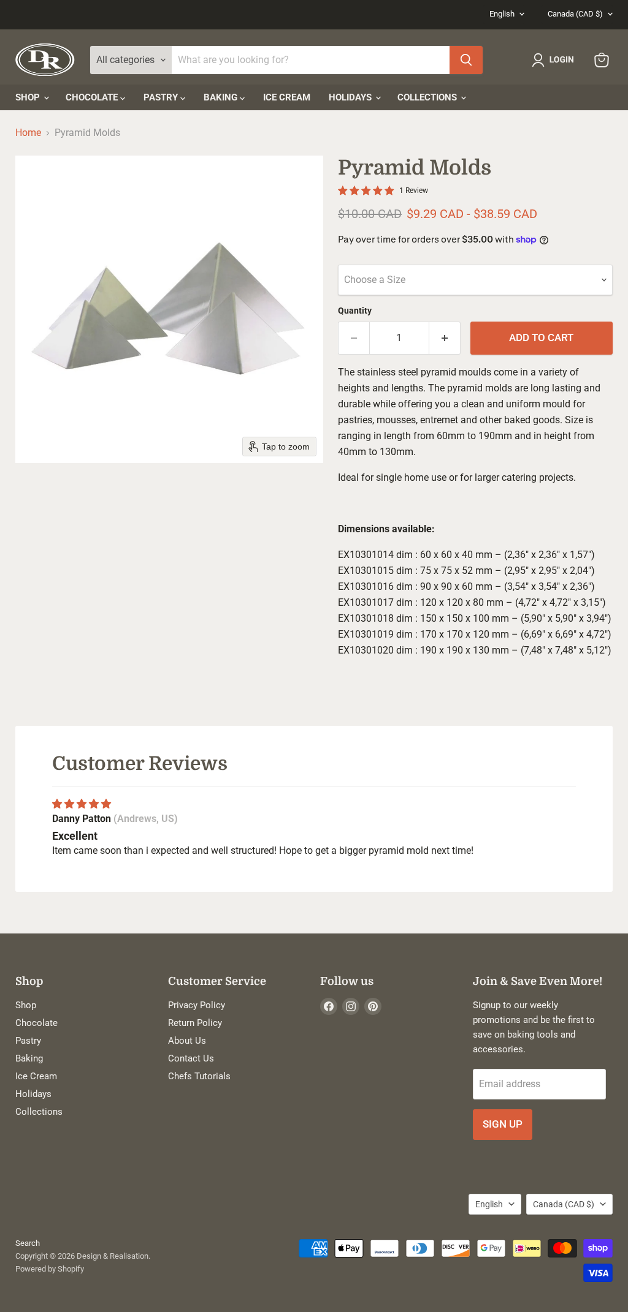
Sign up (503, 1124)
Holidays (351, 97)
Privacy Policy (196, 1005)
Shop (28, 97)
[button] (555, 60)
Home (28, 132)
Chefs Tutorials (199, 1076)
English (502, 13)
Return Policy (195, 1022)
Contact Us (191, 1058)
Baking (222, 97)
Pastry (162, 97)
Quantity (355, 310)
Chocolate (93, 97)
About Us (187, 1040)
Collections (428, 97)
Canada (575, 13)
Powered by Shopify (49, 1268)
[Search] (466, 60)
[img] (81, 804)
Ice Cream (286, 97)
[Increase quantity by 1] (445, 338)
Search (27, 1243)
